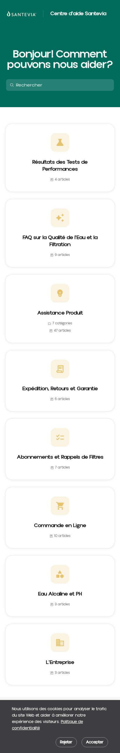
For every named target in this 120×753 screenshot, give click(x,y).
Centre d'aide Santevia (78, 13)
